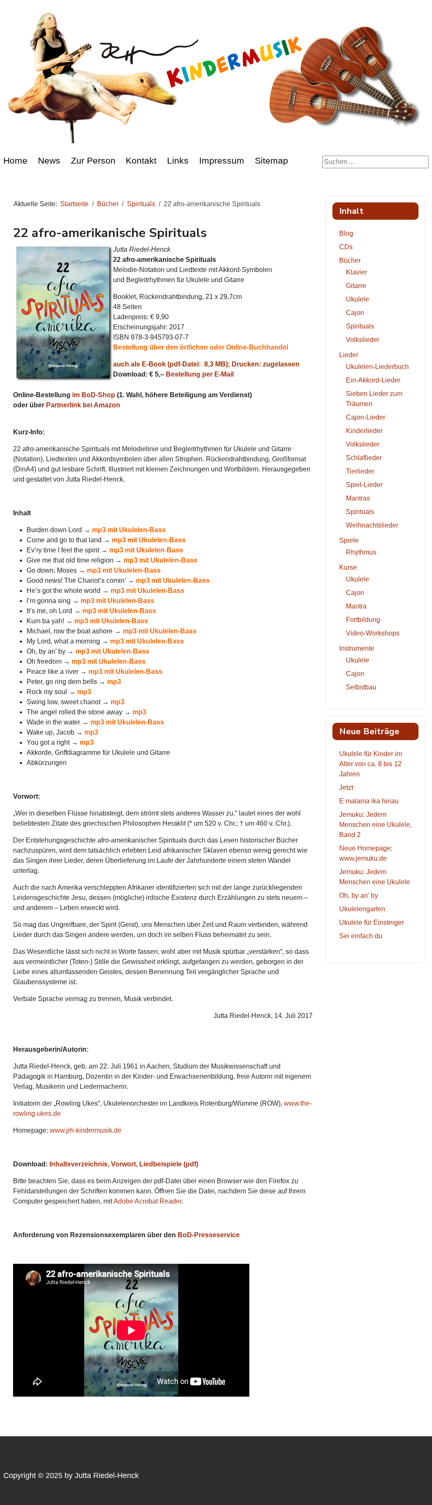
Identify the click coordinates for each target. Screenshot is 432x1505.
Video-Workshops (373, 633)
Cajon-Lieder (365, 417)
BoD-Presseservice (209, 1234)
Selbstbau (361, 687)
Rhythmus (361, 552)
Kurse (348, 567)
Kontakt (141, 160)
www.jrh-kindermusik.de (86, 1130)
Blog (346, 233)
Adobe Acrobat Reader (147, 1201)
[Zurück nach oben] (417, 1489)
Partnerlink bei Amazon (83, 405)
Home (15, 160)
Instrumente (356, 648)
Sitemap (271, 160)
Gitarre (356, 285)
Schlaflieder (364, 457)
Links (178, 160)
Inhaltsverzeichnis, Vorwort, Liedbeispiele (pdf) (123, 1164)
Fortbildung (363, 619)
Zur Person (93, 160)
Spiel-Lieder (364, 484)
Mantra (356, 606)
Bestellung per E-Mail (200, 374)
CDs (346, 246)
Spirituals (360, 326)
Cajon (355, 312)
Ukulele (357, 299)
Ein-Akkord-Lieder (373, 380)
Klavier (356, 272)
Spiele (349, 540)
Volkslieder (362, 339)
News (49, 160)
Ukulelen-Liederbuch (377, 366)
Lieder (348, 354)
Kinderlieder (364, 430)
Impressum (221, 160)
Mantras (358, 498)
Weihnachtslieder (372, 525)
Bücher (350, 260)
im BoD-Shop (93, 394)
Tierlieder (360, 471)
